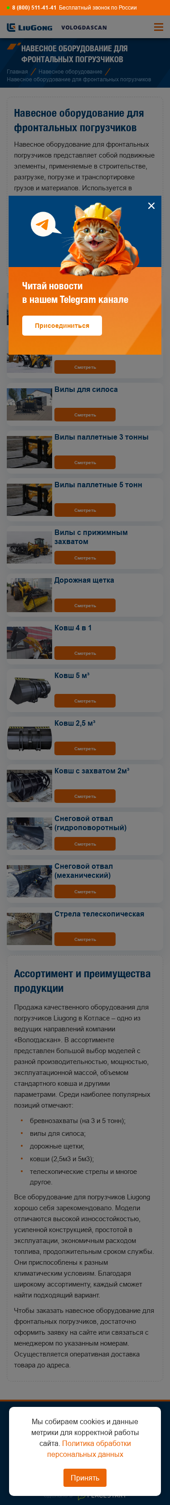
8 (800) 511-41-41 (34, 7)
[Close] (151, 206)
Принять (85, 1478)
